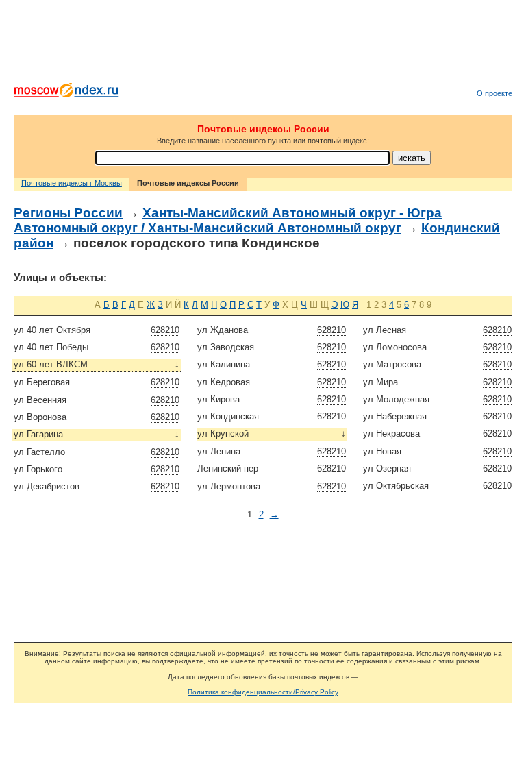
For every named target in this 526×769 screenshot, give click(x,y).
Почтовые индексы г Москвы (71, 183)
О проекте (494, 93)
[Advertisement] (263, 44)
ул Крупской (271, 433)
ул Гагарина (97, 434)
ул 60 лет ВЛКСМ (97, 364)
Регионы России (68, 213)
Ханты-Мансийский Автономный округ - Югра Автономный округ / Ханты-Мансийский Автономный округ (228, 220)
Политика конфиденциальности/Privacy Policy (263, 692)
